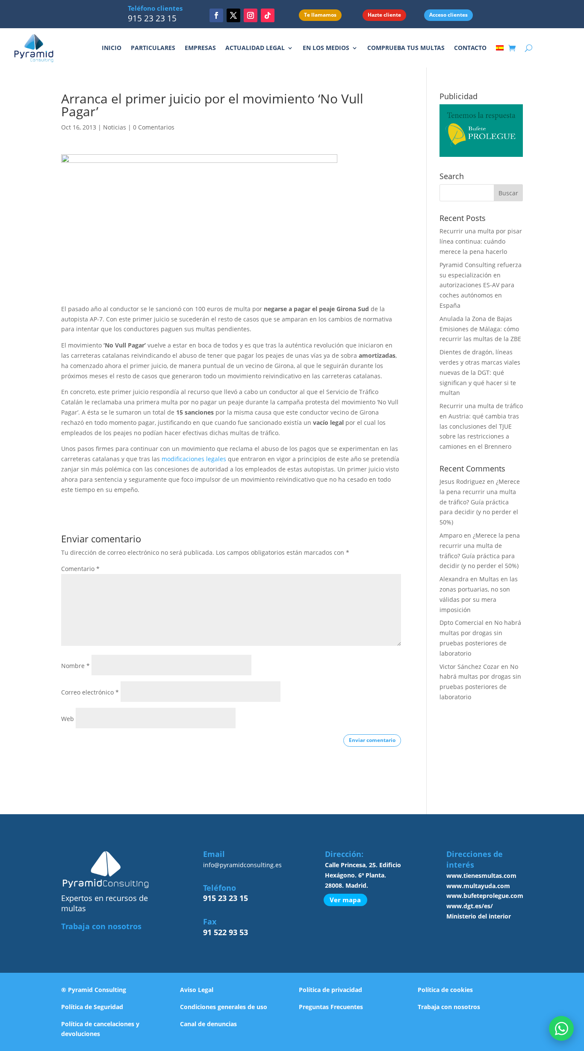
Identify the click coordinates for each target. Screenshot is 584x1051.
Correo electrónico (90, 692)
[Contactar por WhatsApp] (561, 1028)
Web (67, 719)
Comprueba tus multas (406, 48)
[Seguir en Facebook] (216, 15)
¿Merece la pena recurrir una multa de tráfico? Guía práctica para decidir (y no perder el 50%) (479, 501)
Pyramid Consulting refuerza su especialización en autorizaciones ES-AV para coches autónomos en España (480, 285)
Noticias (114, 127)
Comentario (80, 569)
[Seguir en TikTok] (267, 15)
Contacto (470, 48)
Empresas (200, 48)
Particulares (153, 48)
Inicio (111, 48)
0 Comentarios (153, 127)
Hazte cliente (384, 14)
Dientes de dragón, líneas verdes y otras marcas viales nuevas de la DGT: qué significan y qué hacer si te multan (479, 372)
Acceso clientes (448, 14)
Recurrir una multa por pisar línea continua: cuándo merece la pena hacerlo (480, 241)
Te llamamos (320, 14)
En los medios (326, 48)
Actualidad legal (255, 48)
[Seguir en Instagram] (250, 15)
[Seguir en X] (233, 15)
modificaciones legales (194, 459)
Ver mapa (345, 899)
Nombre (75, 666)
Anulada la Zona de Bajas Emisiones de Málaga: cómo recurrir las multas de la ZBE (480, 329)
